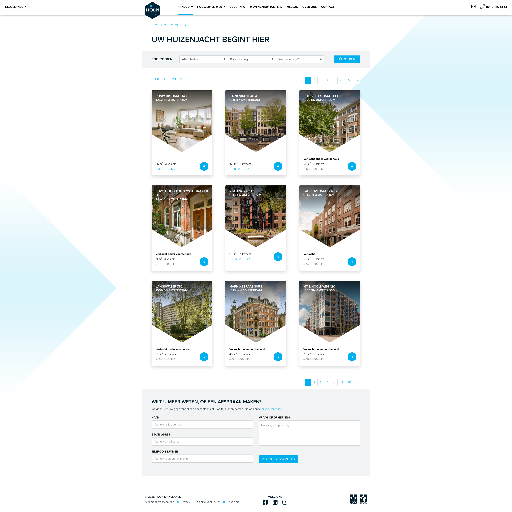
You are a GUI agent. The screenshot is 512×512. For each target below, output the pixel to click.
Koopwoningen (175, 25)
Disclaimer (234, 502)
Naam (156, 417)
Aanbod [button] (184, 7)
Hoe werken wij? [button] (210, 7)
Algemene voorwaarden (159, 502)
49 (341, 80)
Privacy (185, 502)
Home (156, 25)
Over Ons (309, 7)
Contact (327, 7)
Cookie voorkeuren (209, 502)
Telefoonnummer (165, 451)
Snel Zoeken (162, 59)
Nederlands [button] (14, 7)
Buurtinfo (237, 7)
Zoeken (348, 59)
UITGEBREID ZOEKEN (168, 79)
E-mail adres (161, 434)
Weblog (292, 7)
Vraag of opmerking (274, 417)
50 (350, 80)
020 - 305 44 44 (496, 7)
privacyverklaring (272, 409)
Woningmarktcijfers (266, 7)
